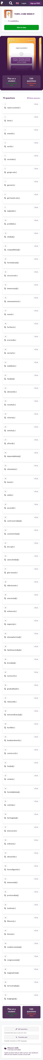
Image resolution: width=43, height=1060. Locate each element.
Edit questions (22, 1029)
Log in (24, 3)
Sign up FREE (35, 3)
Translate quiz (22, 1037)
